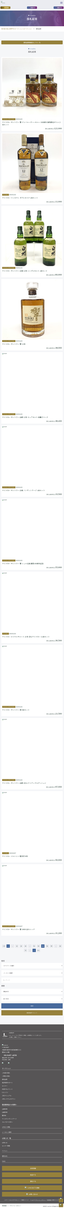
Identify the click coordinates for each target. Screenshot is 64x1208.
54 (47, 946)
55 (51, 946)
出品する (33, 7)
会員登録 (6, 7)
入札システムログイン (8, 1099)
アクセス (4, 1151)
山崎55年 (5, 1112)
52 (38, 946)
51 (34, 946)
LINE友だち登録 (33, 1188)
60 (60, 946)
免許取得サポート (7, 1082)
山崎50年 (5, 1109)
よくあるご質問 (6, 1132)
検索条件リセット (32, 1013)
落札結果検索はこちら (31, 42)
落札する (59, 7)
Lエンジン (5, 1092)
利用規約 (49, 1200)
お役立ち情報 (6, 1127)
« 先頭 (4, 946)
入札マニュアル (6, 1095)
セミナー (4, 1086)
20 (21, 946)
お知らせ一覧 (6, 1138)
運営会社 (4, 1156)
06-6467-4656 (10, 1055)
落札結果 (4, 1079)
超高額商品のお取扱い (9, 1104)
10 (17, 946)
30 (25, 946)
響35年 (4, 1115)
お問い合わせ (33, 1194)
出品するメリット (7, 1089)
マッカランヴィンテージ (9, 1118)
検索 (32, 1006)
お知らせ (4, 1142)
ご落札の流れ (6, 1076)
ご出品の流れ (6, 1073)
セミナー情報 (6, 1146)
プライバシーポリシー (40, 1200)
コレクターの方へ (7, 1122)
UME (3, 1161)
